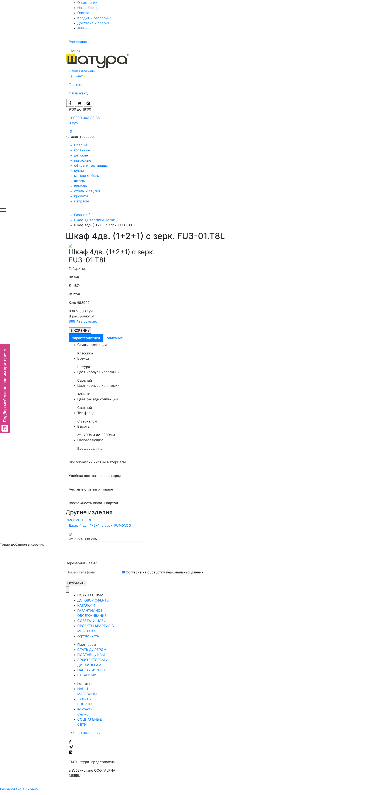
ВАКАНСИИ (86, 675)
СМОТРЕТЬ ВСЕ (79, 520)
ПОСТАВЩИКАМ (91, 655)
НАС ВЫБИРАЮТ (91, 670)
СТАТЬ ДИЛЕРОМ (91, 649)
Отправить (76, 583)
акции (82, 28)
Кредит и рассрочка (94, 18)
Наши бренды (88, 8)
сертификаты (88, 636)
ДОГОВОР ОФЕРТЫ (93, 600)
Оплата (83, 13)
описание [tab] (115, 338)
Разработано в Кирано (19, 789)
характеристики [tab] (86, 338)
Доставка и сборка (93, 23)
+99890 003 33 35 (84, 118)
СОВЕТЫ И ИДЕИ (91, 621)
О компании (87, 2)
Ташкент (76, 76)
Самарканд (78, 93)
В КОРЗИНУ (80, 330)
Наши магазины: (82, 71)
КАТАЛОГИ (86, 605)
